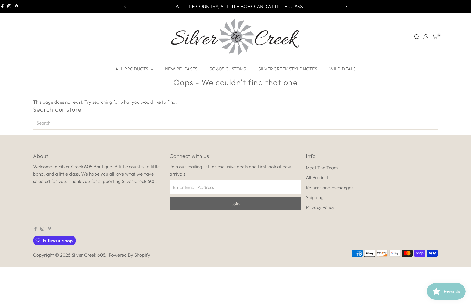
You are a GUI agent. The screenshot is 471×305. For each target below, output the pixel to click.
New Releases (181, 69)
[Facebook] (2, 6)
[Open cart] (435, 36)
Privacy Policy (320, 207)
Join (235, 203)
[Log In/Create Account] (425, 36)
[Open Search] (416, 36)
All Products (132, 69)
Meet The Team (322, 167)
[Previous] (125, 7)
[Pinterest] (16, 6)
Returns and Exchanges (329, 187)
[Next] (346, 7)
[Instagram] (9, 6)
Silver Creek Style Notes (288, 69)
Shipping (315, 197)
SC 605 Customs (228, 69)
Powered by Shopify (129, 255)
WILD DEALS (342, 69)
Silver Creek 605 (88, 255)
